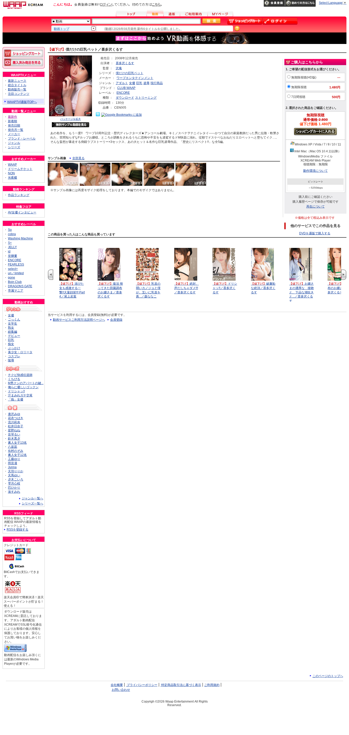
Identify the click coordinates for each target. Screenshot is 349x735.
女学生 (12, 323)
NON (11, 173)
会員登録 (116, 319)
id (9, 251)
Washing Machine (20, 238)
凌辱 (146, 83)
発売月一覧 (15, 130)
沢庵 (119, 68)
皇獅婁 (12, 256)
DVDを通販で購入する (314, 233)
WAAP (12, 164)
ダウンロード (125, 97)
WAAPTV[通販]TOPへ (22, 102)
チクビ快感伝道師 (20, 375)
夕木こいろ (15, 479)
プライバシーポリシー (141, 685)
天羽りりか (15, 471)
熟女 (11, 327)
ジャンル (14, 143)
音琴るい (14, 434)
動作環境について (315, 171)
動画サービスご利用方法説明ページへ (79, 319)
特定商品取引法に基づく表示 (180, 685)
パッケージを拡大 (70, 119)
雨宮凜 (12, 463)
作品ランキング (18, 195)
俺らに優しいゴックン (23, 387)
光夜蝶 (12, 177)
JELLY (12, 247)
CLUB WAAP (126, 88)
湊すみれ (14, 491)
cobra (12, 234)
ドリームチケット (20, 169)
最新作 (12, 117)
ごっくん (14, 319)
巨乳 (139, 83)
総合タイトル (17, 85)
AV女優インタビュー (22, 212)
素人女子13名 (17, 442)
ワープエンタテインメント (135, 78)
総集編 (12, 332)
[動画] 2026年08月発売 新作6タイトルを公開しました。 (143, 29)
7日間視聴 (298, 97)
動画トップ (61, 28)
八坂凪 (12, 447)
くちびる (14, 379)
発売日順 (14, 125)
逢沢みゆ (14, 414)
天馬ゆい (14, 475)
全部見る (78, 158)
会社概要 (117, 685)
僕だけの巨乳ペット (129, 73)
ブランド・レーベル (22, 138)
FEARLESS (16, 264)
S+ (10, 243)
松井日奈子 (15, 426)
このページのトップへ (327, 676)
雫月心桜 (14, 483)
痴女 (11, 344)
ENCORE (123, 93)
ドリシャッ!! (16, 391)
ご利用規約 (211, 685)
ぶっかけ (14, 348)
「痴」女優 (15, 399)
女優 (132, 83)
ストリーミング (146, 97)
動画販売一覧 (17, 89)
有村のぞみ (15, 451)
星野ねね (14, 430)
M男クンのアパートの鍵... (25, 383)
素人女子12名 (17, 455)
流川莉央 (14, 422)
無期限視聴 (299, 87)
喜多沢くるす (125, 63)
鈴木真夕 (14, 438)
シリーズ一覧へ (32, 503)
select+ (13, 269)
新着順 (12, 121)
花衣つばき (15, 418)
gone (11, 277)
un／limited (16, 273)
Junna (12, 467)
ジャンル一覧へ (32, 498)
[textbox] (146, 21)
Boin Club (15, 282)
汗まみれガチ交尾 (20, 395)
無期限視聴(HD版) (303, 77)
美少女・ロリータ (20, 352)
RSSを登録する (17, 529)
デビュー (14, 336)
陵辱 (11, 360)
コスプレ (14, 356)
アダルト (122, 83)
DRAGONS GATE (20, 286)
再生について (315, 206)
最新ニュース (17, 81)
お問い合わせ (121, 690)
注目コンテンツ (18, 94)
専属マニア (15, 290)
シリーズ (14, 147)
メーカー (14, 134)
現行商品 (156, 83)
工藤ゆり (14, 459)
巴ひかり (14, 487)
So (10, 230)
